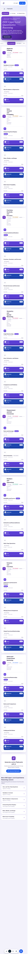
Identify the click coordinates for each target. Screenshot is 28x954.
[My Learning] (9, 951)
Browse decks (7, 36)
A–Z (24, 43)
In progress (19, 43)
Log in (16, 3)
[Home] (4, 8)
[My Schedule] (16, 951)
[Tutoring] (12, 951)
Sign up (23, 3)
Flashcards (6, 13)
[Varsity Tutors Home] (3, 3)
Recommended (11, 43)
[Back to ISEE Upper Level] (2, 8)
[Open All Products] (21, 951)
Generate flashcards (14, 771)
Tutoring (13, 13)
